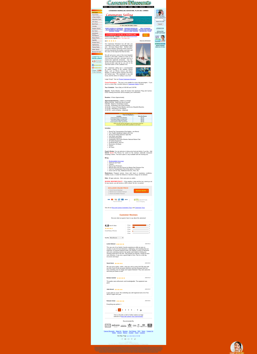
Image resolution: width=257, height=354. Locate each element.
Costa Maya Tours (121, 348)
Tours (136, 7)
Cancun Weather (148, 347)
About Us (142, 7)
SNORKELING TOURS (145, 31)
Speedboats (109, 350)
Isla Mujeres (95, 35)
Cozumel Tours (140, 347)
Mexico (125, 333)
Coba (155, 350)
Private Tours (95, 42)
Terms (143, 331)
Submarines (115, 350)
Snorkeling (136, 351)
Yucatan (131, 333)
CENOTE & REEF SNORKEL (131, 31)
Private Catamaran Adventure (127, 79)
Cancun (119, 333)
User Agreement (136, 344)
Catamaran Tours (140, 207)
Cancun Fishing (115, 351)
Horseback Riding (95, 33)
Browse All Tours (96, 51)
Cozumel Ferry (133, 347)
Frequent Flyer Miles (105, 348)
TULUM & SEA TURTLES (145, 29)
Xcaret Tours (144, 349)
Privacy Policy (145, 344)
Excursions (131, 350)
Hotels (114, 333)
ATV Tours (95, 21)
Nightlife (94, 40)
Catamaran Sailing (133, 84)
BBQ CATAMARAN (145, 28)
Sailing (104, 350)
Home (105, 7)
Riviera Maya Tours (148, 348)
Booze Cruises (99, 350)
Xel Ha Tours (138, 349)
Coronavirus (148, 351)
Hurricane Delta (154, 351)
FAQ (139, 331)
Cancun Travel (111, 347)
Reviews (125, 331)
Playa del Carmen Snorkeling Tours (122, 207)
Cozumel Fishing (123, 351)
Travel (136, 333)
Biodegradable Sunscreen (116, 161)
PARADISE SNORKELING (131, 28)
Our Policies (132, 331)
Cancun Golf (146, 350)
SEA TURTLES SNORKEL (131, 29)
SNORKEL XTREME (114, 31)
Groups (130, 7)
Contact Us (150, 7)
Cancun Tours (113, 348)
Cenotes (94, 26)
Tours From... (95, 14)
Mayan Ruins (95, 38)
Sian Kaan (140, 350)
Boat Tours (95, 24)
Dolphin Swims (96, 28)
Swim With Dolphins (151, 349)
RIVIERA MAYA (133, 36)
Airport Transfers (114, 7)
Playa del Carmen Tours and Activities (132, 316)
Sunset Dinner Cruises (123, 350)
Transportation (118, 347)
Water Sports (95, 49)
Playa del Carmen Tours (138, 348)
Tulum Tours (132, 349)
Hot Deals (123, 7)
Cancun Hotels (98, 347)
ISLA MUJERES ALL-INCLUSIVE (114, 29)
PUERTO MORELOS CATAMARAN (114, 28)
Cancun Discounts (109, 331)
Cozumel (109, 351)
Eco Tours (95, 31)
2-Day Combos (96, 17)
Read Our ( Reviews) (145, 40)
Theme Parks (95, 47)
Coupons (142, 333)
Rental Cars (104, 347)
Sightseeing (95, 45)
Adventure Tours (96, 19)
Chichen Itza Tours (124, 349)
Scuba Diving (130, 351)
